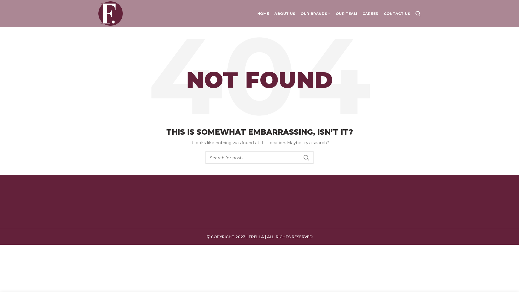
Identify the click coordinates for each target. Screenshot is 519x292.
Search (306, 157)
